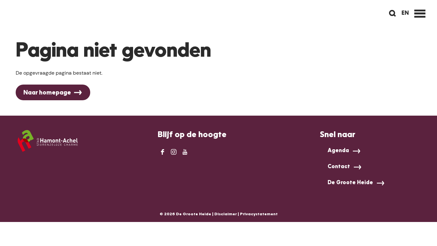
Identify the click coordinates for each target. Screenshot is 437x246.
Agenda (338, 150)
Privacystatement (259, 214)
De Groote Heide (350, 182)
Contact (339, 166)
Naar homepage (47, 93)
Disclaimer (225, 214)
